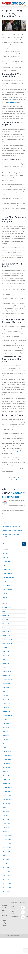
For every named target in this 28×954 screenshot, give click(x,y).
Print (4, 581)
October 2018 (7, 843)
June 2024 (6, 615)
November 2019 (7, 791)
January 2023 (6, 675)
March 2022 (6, 703)
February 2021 (7, 751)
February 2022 (7, 707)
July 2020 (5, 771)
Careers (4, 925)
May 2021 (5, 739)
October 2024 (7, 607)
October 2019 (7, 795)
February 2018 (7, 875)
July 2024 (5, 611)
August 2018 (6, 851)
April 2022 (6, 699)
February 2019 (7, 827)
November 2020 (7, 759)
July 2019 (5, 807)
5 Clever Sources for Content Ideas (12, 530)
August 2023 (6, 655)
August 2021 (6, 727)
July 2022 (5, 691)
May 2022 (5, 695)
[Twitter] (23, 912)
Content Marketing (8, 561)
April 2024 (6, 623)
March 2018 (6, 871)
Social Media (6, 585)
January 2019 (6, 831)
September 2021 (7, 723)
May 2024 (5, 619)
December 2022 (7, 679)
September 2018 (7, 847)
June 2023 (6, 663)
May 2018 (5, 863)
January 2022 (6, 711)
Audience (5, 553)
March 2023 (6, 667)
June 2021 (6, 735)
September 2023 (7, 651)
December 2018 (7, 835)
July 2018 (5, 855)
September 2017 (7, 888)
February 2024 (7, 631)
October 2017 (7, 883)
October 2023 (7, 647)
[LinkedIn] (23, 917)
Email (4, 565)
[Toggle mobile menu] (25, 5)
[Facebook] (23, 908)
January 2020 (6, 783)
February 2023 (7, 671)
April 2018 (6, 867)
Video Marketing (7, 589)
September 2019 (7, 799)
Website (5, 597)
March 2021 (6, 747)
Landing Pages (7, 569)
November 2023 (7, 643)
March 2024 (6, 627)
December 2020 (7, 755)
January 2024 (6, 635)
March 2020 (6, 779)
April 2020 (6, 775)
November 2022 (7, 683)
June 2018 (6, 859)
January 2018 (6, 879)
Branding (5, 557)
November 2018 (7, 839)
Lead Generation (7, 573)
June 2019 (6, 811)
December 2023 (7, 639)
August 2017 (6, 892)
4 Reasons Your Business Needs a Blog (13, 526)
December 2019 (7, 787)
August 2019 (6, 803)
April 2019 (6, 819)
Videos (5, 593)
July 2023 (5, 659)
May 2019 (5, 815)
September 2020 (7, 763)
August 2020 (6, 767)
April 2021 (6, 743)
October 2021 (7, 719)
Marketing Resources (9, 577)
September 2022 (7, 687)
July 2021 (5, 731)
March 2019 (6, 823)
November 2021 (7, 715)
